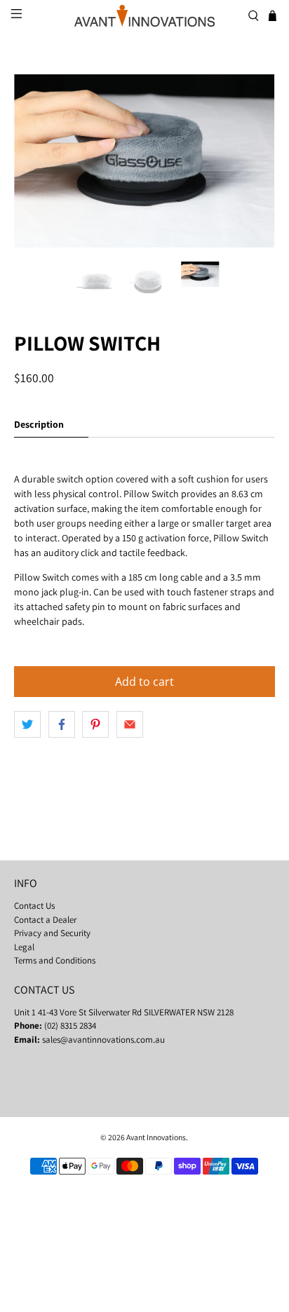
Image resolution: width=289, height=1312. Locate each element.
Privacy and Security (52, 933)
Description (39, 424)
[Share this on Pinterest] (95, 724)
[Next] (252, 160)
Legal (24, 947)
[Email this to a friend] (129, 724)
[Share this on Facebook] (61, 724)
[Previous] (36, 160)
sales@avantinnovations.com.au (103, 1040)
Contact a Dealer (45, 920)
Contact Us (34, 906)
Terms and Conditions (54, 960)
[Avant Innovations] (144, 16)
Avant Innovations (156, 1137)
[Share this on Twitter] (27, 724)
